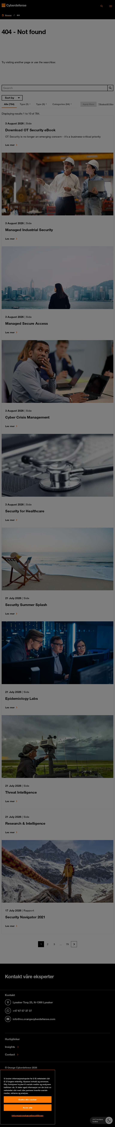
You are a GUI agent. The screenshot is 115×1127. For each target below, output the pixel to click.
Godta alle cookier (27, 1099)
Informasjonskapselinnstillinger (27, 1115)
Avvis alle (27, 1107)
